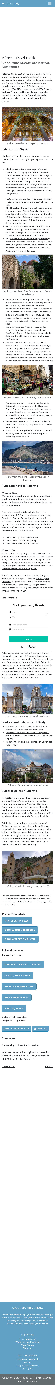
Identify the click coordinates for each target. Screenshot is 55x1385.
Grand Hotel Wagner (19, 524)
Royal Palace (43, 172)
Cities (22, 1020)
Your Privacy (27, 1345)
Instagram (28, 1368)
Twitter (27, 1362)
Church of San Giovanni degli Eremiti (29, 238)
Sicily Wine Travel (16, 997)
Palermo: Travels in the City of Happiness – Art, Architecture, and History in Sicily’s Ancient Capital (29, 735)
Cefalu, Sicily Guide (17, 975)
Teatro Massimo (33, 327)
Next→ (49, 1066)
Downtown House (42, 496)
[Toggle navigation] (49, 3)
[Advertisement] (27, 32)
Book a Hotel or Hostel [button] (20, 930)
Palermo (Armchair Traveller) (20, 726)
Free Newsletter (27, 1339)
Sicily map (31, 540)
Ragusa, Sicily (14, 1008)
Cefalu (5, 823)
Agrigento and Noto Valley (23, 964)
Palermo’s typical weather (25, 543)
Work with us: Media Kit (27, 1342)
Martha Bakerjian (18, 1017)
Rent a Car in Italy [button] (17, 920)
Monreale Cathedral (37, 804)
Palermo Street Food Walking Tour (19, 568)
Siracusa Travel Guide (19, 986)
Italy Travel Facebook (27, 1359)
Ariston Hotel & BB (11, 515)
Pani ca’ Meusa (15, 559)
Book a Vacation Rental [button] (20, 939)
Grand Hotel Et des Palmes (19, 530)
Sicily (15, 1020)
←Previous (8, 1066)
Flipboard (27, 1348)
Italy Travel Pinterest (27, 1365)
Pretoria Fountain (15, 199)
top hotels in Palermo (27, 537)
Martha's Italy (10, 3)
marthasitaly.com (27, 1381)
